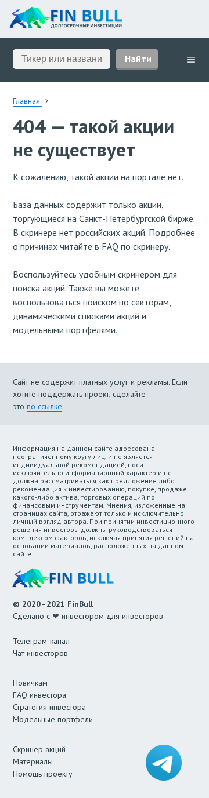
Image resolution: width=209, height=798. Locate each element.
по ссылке (44, 406)
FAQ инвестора (39, 695)
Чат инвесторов (40, 653)
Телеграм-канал (41, 641)
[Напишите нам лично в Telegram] (164, 763)
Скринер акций (39, 749)
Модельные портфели (53, 719)
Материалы (33, 761)
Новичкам (30, 682)
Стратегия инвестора (49, 707)
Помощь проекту (43, 773)
